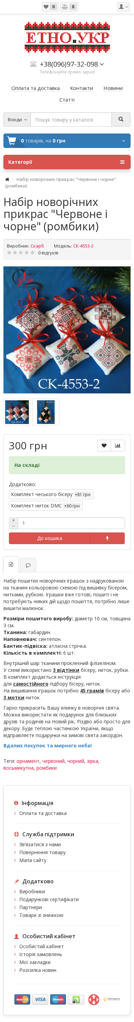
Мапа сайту (32, 860)
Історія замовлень (40, 954)
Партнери (30, 907)
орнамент (28, 761)
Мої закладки (35, 962)
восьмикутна (18, 768)
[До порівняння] (118, 445)
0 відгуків (48, 253)
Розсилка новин (37, 970)
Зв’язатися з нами (40, 844)
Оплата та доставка (43, 813)
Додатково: (22, 484)
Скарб (37, 246)
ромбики (46, 768)
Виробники (32, 891)
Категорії (20, 162)
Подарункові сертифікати (49, 899)
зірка (92, 761)
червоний (53, 761)
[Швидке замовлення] (107, 538)
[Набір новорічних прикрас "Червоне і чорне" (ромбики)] (67, 329)
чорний (75, 761)
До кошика (49, 538)
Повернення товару (42, 852)
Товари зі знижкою (41, 915)
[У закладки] (104, 445)
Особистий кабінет (41, 946)
